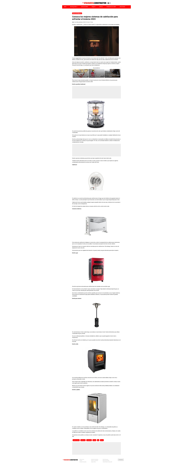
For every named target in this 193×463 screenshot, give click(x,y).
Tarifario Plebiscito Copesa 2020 (107, 461)
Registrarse (122, 6)
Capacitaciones (84, 6)
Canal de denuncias (105, 459)
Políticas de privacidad (106, 460)
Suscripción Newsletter (83, 461)
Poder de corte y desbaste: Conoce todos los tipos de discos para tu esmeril (112, 75)
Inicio (65, 6)
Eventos (93, 6)
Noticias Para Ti (73, 6)
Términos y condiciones (94, 460)
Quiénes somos (82, 459)
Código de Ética (93, 461)
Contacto (81, 460)
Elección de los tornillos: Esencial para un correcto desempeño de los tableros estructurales (96, 75)
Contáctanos (121, 459)
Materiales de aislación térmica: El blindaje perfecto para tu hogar (80, 76)
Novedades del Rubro (111, 6)
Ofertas (101, 6)
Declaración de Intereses (94, 459)
